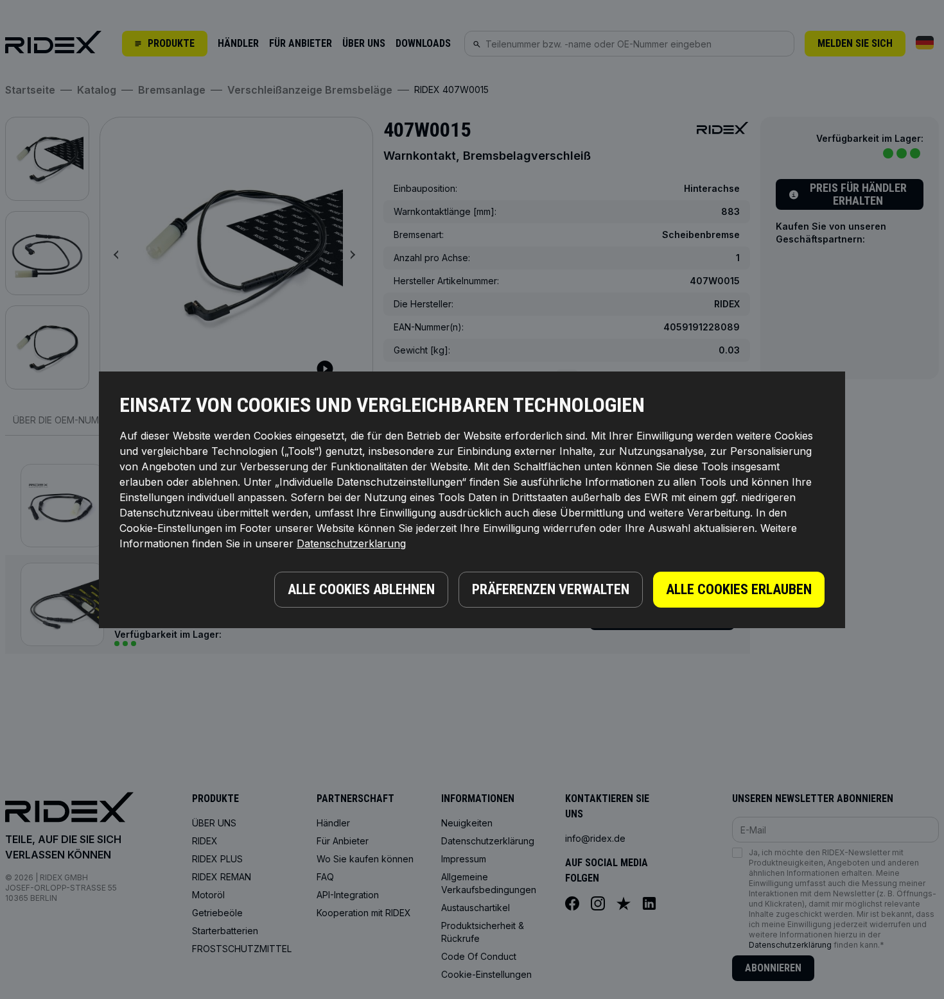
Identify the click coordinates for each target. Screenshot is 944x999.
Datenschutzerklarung (351, 543)
